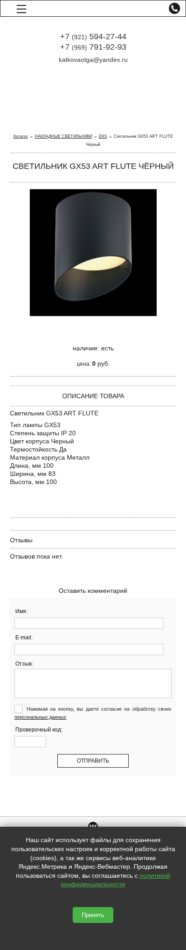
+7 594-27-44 (93, 36)
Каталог (21, 136)
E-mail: (24, 637)
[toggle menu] (21, 8)
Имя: (21, 611)
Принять (93, 915)
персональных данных (40, 717)
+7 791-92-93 (93, 46)
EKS (103, 136)
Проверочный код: (38, 729)
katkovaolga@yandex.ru (93, 59)
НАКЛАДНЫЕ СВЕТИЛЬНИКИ (63, 136)
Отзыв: (24, 664)
